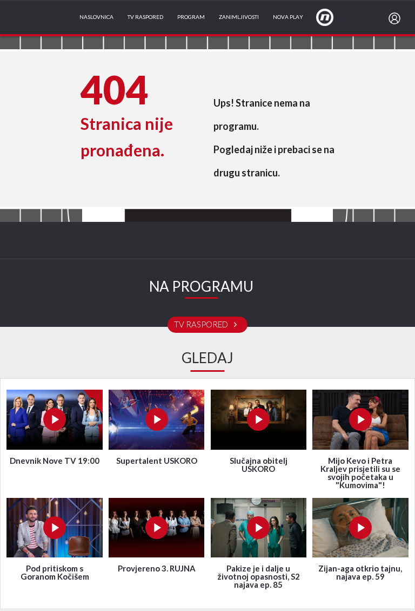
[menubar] (397, 18)
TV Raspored (145, 17)
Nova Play (288, 17)
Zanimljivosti (239, 17)
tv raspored (202, 325)
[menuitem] (397, 18)
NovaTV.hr (332, 17)
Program (191, 17)
